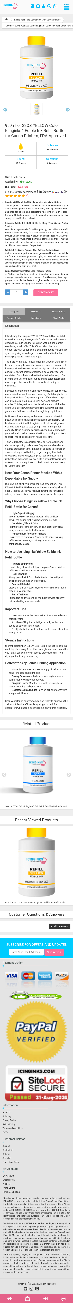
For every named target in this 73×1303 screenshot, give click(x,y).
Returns (6, 1154)
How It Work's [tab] (58, 311)
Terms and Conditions (13, 1128)
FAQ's (5, 1132)
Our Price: (10, 187)
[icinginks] (9, 5)
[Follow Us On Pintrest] (37, 1289)
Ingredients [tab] (36, 318)
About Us (7, 1112)
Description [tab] (14, 311)
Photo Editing (9, 1188)
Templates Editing (11, 1192)
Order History (9, 1180)
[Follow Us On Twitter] (25, 1289)
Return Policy (9, 1124)
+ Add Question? (59, 926)
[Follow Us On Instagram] (31, 1289)
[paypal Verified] (36, 1032)
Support (6, 1146)
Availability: (11, 181)
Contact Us (8, 1150)
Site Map (7, 1158)
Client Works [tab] (58, 318)
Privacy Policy (9, 1120)
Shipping (7, 1116)
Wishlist (6, 1184)
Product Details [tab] (14, 318)
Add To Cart (46, 292)
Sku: (7, 177)
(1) (27, 195)
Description (12, 325)
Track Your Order (11, 1162)
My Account (8, 1176)
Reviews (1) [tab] (36, 311)
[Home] (6, 20)
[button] (5, 110)
